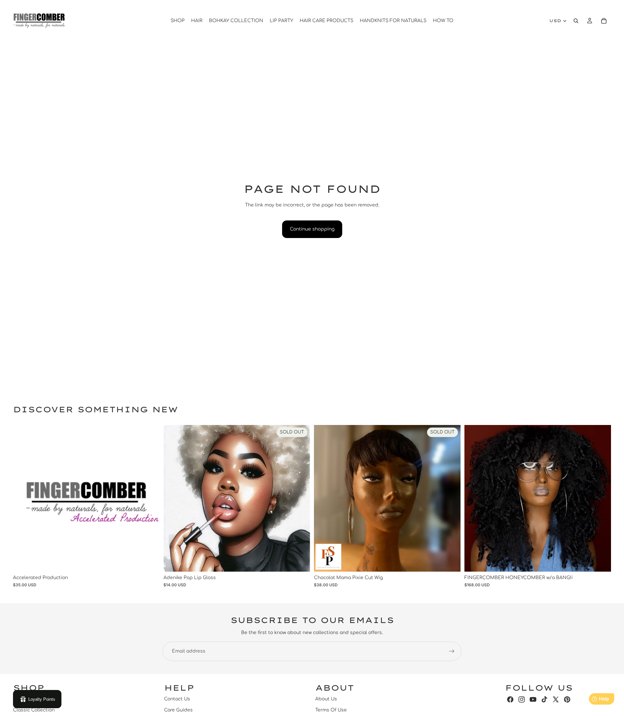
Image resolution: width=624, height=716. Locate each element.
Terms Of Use (331, 710)
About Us (326, 698)
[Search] (576, 21)
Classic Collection (34, 710)
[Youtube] (533, 699)
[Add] (149, 561)
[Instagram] (522, 699)
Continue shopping (312, 229)
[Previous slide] (474, 498)
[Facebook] (510, 699)
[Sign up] (452, 651)
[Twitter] (556, 699)
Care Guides (178, 710)
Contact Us (177, 698)
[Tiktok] (544, 699)
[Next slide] (601, 498)
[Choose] (601, 561)
